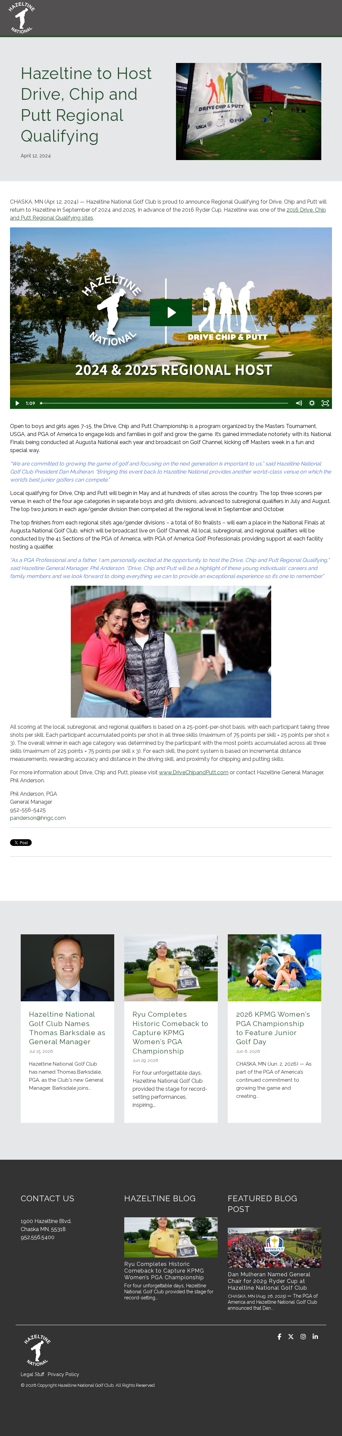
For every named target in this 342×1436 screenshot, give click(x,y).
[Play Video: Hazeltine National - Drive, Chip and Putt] (171, 312)
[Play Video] (16, 403)
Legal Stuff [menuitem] (32, 1374)
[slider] (165, 403)
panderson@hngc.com (38, 818)
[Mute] (298, 403)
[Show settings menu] (312, 403)
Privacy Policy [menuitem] (63, 1374)
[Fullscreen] (325, 403)
